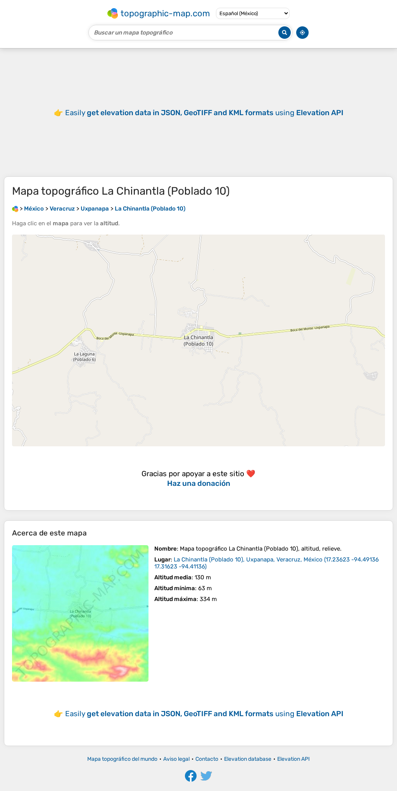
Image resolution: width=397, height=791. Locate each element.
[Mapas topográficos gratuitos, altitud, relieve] (15, 208)
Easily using (204, 112)
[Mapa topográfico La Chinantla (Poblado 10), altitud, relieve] (80, 613)
